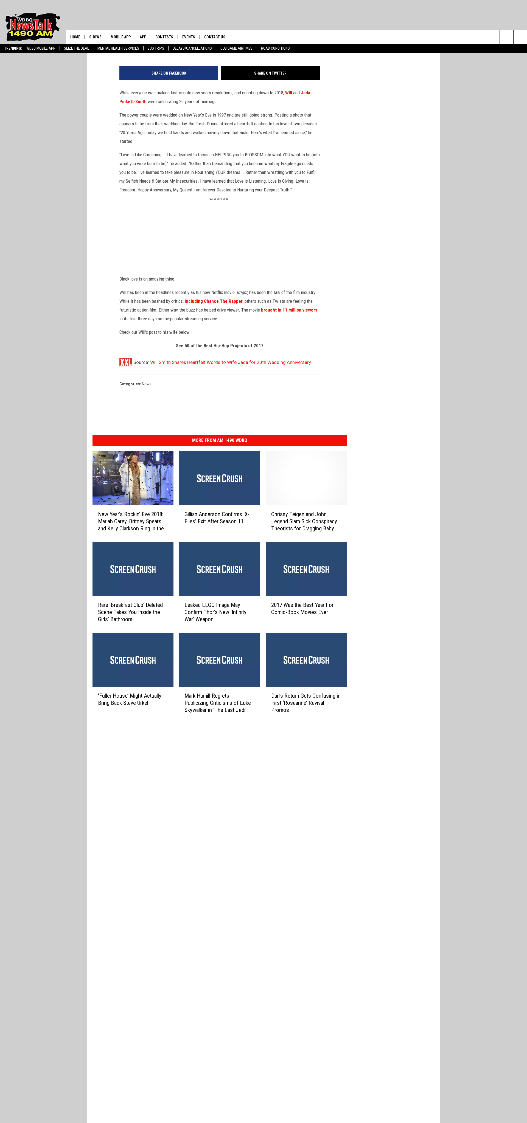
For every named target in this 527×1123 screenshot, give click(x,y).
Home (75, 37)
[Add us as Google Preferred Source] (520, 37)
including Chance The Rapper (214, 301)
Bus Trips (156, 48)
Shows (95, 37)
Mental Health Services (118, 48)
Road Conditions (275, 48)
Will (288, 92)
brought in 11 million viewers (289, 310)
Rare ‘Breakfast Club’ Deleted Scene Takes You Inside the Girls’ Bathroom (130, 611)
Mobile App (121, 37)
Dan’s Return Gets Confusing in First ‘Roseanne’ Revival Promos (306, 702)
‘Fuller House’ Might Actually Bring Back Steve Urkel (129, 699)
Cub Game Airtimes (236, 48)
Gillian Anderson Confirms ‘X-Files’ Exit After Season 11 (217, 517)
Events (188, 37)
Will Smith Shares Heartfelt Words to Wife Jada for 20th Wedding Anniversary (230, 362)
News (147, 384)
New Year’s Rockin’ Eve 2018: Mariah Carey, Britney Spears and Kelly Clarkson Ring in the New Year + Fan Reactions (131, 521)
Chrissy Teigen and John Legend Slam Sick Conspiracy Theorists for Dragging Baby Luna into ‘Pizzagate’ (304, 521)
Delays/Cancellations (192, 48)
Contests (164, 37)
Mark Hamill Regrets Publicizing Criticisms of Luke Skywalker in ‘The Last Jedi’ (217, 702)
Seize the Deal (76, 48)
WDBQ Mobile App (40, 48)
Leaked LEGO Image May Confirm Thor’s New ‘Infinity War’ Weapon (215, 611)
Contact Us (214, 37)
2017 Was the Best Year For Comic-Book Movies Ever (302, 608)
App (143, 37)
